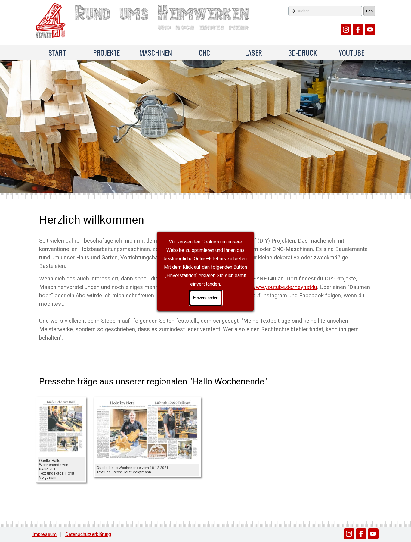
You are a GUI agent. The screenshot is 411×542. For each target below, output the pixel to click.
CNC (204, 52)
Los (369, 11)
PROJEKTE (106, 52)
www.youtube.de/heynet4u (284, 287)
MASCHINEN (155, 52)
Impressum (44, 534)
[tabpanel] (205, 381)
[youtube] (370, 29)
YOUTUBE (351, 52)
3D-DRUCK (302, 52)
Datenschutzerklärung (88, 534)
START (57, 52)
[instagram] (346, 29)
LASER (253, 52)
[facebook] (358, 29)
